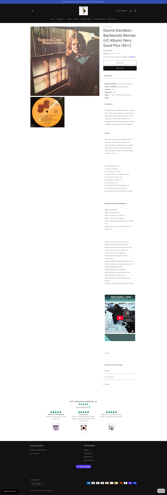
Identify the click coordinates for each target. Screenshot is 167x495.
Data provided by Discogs (113, 365)
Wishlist (86, 450)
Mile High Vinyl (38, 490)
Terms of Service (89, 460)
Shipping (105, 53)
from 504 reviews (82, 407)
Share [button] (107, 384)
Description (108, 76)
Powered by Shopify (47, 490)
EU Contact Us (34, 453)
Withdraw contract (9, 491)
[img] (83, 404)
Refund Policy (88, 457)
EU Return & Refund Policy (38, 450)
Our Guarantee (109, 377)
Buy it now (120, 68)
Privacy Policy (88, 453)
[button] (32, 11)
